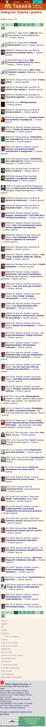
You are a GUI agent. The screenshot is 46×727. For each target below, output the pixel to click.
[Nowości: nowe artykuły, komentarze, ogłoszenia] (23, 8)
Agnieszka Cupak (24, 585)
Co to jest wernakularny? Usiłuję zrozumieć (25, 334)
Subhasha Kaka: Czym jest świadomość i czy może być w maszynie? (24, 356)
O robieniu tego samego (22, 88)
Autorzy (4, 640)
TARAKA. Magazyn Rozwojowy (16, 684)
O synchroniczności (19, 488)
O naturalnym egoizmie (22, 96)
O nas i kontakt (17, 703)
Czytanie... (35, 147)
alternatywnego (19, 686)
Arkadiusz (19, 450)
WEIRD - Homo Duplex (15, 499)
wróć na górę (20, 721)
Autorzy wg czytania (9, 643)
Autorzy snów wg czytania (12, 655)
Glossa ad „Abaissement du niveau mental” (21, 468)
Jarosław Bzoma (21, 467)
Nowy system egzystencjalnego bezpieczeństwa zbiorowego (24, 422)
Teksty (3, 621)
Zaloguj (16, 2)
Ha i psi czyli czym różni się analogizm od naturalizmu (22, 368)
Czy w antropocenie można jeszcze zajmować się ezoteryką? (22, 238)
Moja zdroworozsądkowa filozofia (21, 61)
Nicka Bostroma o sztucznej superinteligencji (18, 598)
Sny (2, 627)
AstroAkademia (7, 674)
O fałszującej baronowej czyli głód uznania (24, 549)
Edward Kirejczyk (22, 137)
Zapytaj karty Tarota (9, 665)
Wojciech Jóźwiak (23, 127)
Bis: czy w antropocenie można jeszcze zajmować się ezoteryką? (24, 226)
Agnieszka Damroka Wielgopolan (29, 186)
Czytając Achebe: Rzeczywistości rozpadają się (25, 118)
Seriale (4, 630)
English (4, 624)
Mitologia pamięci (28, 102)
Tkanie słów (34, 432)
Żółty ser (34, 33)
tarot (13, 693)
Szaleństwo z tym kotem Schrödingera (23, 274)
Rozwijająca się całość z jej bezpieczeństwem (24, 409)
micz (17, 102)
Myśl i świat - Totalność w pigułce (25, 71)
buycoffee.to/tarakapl (10, 668)
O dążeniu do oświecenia (22, 199)
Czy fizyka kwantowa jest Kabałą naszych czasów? (23, 529)
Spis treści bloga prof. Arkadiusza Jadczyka (24, 559)
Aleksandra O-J (21, 117)
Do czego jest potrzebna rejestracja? (13, 708)
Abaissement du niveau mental (20, 479)
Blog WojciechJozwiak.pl (11, 677)
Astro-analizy (6, 671)
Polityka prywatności (15, 705)
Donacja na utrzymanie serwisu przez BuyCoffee (16, 713)
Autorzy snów (7, 652)
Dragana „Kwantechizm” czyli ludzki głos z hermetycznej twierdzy (25, 216)
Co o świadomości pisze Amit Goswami (23, 451)
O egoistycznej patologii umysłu (22, 51)
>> (3, 28)
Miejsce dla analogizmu (24, 325)
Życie (32, 440)
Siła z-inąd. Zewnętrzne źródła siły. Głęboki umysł (25, 256)
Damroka (9, 188)
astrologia (16, 691)
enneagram (20, 693)
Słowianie (3, 693)
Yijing (26, 693)
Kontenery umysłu (13, 521)
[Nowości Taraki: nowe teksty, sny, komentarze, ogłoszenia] (7, 1)
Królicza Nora (37, 585)
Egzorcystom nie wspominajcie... (29, 188)
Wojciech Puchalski (23, 408)
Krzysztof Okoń (22, 440)
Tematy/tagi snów (8, 658)
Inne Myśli (32, 50)
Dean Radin (20, 396)
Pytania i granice (17, 37)
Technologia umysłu (15, 607)
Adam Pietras (23, 33)
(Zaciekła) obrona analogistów (27, 379)
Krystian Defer (21, 528)
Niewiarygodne (32, 396)
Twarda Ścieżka (5, 701)
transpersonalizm (19, 695)
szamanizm (24, 691)
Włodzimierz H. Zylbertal (25, 420)
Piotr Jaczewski (21, 432)
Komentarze (6, 661)
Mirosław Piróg (21, 50)
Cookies (26, 705)
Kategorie (5, 633)
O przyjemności (37, 457)
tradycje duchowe (6, 695)
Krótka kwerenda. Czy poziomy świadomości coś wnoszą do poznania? (24, 510)
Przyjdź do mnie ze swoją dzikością (23, 587)
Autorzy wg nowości (9, 646)
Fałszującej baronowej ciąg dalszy (21, 540)
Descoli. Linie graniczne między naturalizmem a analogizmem (20, 150)
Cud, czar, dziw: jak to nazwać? (27, 286)
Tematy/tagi (6, 649)
